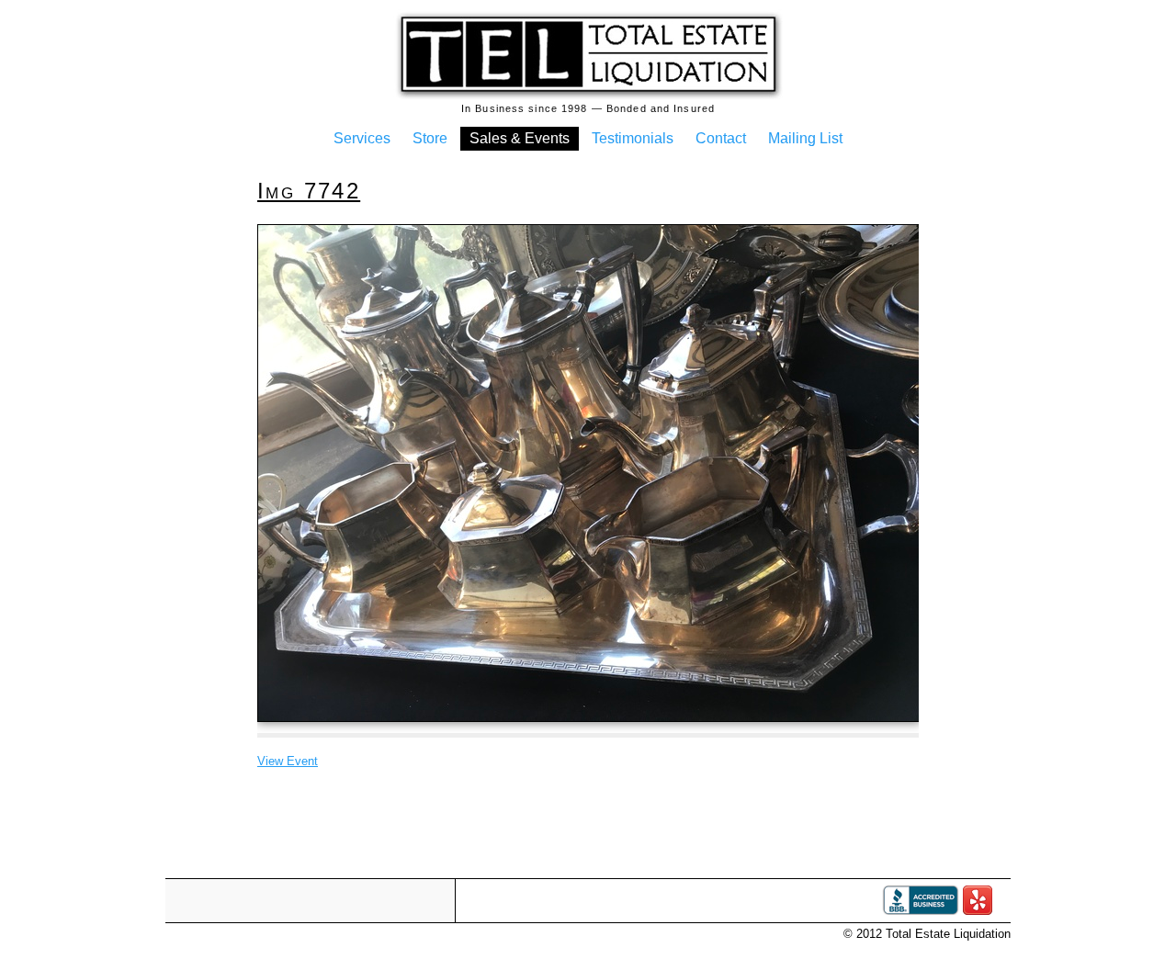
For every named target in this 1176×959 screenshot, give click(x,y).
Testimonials (632, 138)
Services (362, 138)
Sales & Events (519, 138)
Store (430, 138)
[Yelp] (977, 911)
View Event (287, 761)
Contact (720, 138)
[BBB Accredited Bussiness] (920, 911)
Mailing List (805, 138)
